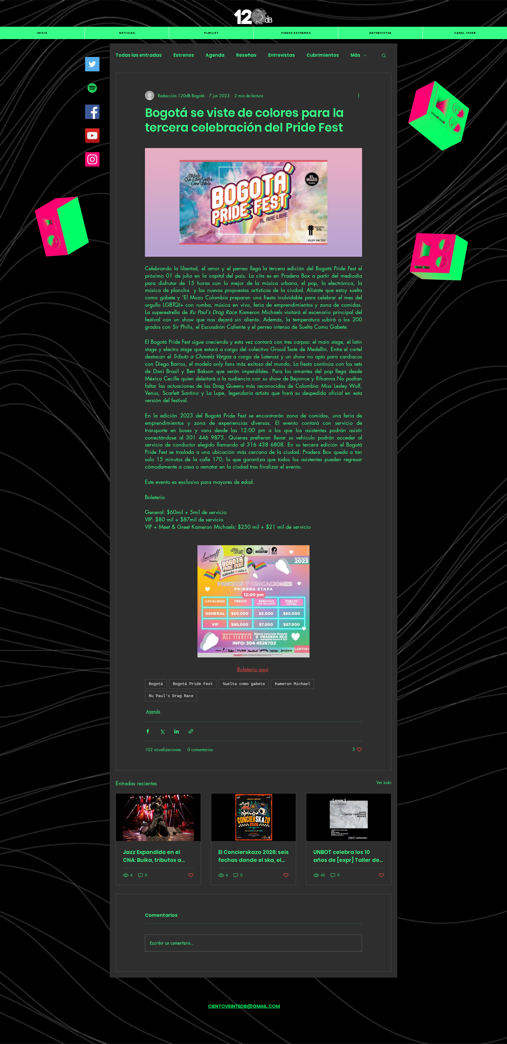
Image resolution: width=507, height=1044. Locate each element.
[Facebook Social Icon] (92, 112)
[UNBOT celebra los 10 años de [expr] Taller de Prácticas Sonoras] (348, 817)
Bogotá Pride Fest (193, 684)
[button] (384, 55)
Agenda (215, 55)
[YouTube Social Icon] (92, 135)
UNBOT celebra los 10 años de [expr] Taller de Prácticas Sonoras (346, 856)
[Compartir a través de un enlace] (191, 731)
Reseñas (246, 55)
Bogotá (156, 684)
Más (355, 55)
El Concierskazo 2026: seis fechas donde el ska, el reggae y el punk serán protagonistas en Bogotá (253, 856)
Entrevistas (281, 55)
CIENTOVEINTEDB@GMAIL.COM (244, 1006)
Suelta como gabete (244, 684)
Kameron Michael (292, 684)
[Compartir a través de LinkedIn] (176, 731)
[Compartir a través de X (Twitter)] (162, 731)
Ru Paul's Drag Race (171, 696)
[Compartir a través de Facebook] (148, 731)
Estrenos (183, 55)
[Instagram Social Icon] (92, 159)
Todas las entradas (139, 55)
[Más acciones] (358, 95)
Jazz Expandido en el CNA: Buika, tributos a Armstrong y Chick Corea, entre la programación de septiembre (152, 856)
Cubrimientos (323, 55)
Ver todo (383, 782)
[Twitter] (92, 64)
